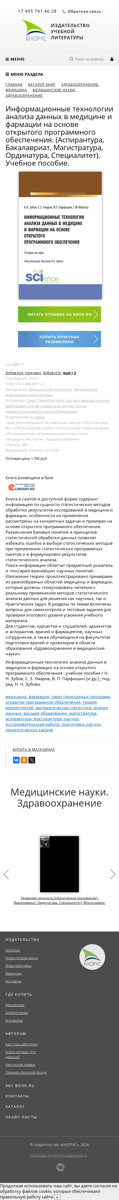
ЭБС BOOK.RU (20, 1085)
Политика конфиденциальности (58, 1155)
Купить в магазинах (34, 749)
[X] (32, 760)
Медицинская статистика (50, 389)
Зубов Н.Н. (52, 372)
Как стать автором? (22, 1044)
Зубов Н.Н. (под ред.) (23, 372)
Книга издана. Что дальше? (21, 1054)
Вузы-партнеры (19, 965)
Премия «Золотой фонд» (26, 1072)
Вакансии (14, 973)
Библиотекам (17, 1012)
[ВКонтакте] (16, 760)
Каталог (15, 1106)
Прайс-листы (21, 1117)
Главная (14, 84)
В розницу (14, 1020)
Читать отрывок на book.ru (59, 314)
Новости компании (22, 957)
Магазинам (15, 1004)
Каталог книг (42, 84)
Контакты (13, 981)
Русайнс (38, 416)
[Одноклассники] (24, 760)
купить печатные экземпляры (59, 339)
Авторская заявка (20, 1064)
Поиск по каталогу (89, 59)
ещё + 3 (69, 372)
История (13, 950)
